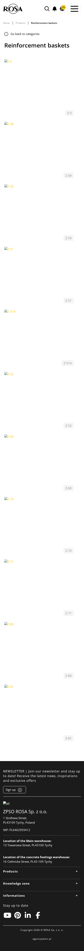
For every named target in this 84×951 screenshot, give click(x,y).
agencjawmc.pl (42, 938)
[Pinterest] (17, 915)
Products (20, 23)
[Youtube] (7, 915)
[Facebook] (38, 915)
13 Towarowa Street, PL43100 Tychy (27, 845)
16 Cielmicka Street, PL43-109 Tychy (27, 861)
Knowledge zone (16, 883)
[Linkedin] (27, 915)
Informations (14, 895)
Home (6, 23)
